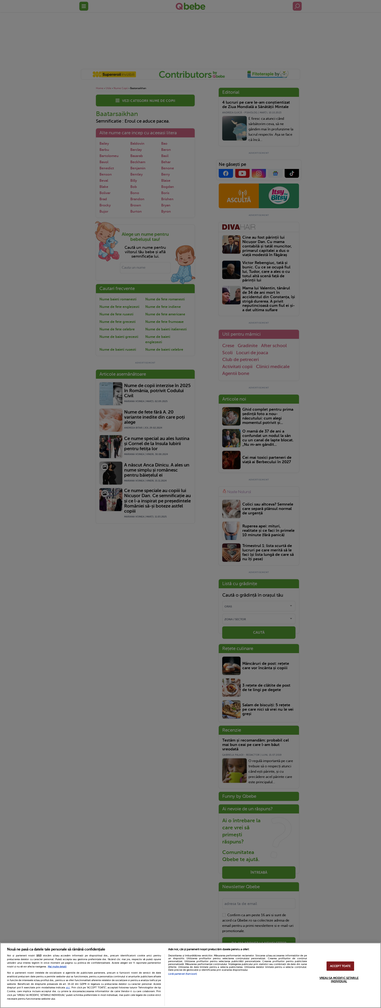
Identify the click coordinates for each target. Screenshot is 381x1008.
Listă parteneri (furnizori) (182, 973)
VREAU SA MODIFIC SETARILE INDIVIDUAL (339, 979)
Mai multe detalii (57, 966)
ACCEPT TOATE (340, 966)
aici (68, 987)
